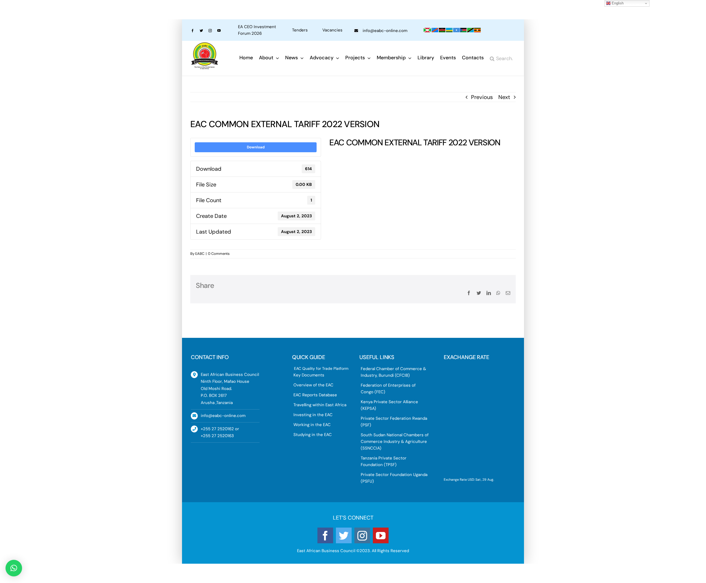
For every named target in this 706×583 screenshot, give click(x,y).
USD (471, 479)
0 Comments (219, 253)
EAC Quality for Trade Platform (321, 368)
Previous (482, 97)
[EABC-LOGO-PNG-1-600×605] (204, 45)
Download (256, 147)
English (617, 3)
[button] (14, 568)
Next (504, 97)
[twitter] (201, 30)
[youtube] (219, 30)
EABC (199, 253)
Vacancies (332, 30)
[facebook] (192, 30)
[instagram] (210, 30)
